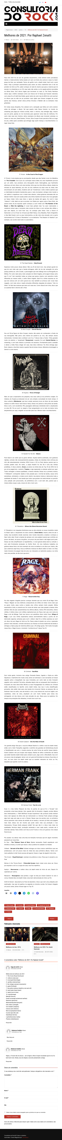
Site (5, 1105)
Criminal (20, 905)
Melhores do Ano (30, 39)
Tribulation (51, 908)
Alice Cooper (10, 905)
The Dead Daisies (39, 908)
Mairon (7, 39)
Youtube (45, 2)
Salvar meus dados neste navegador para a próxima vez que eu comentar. (26, 1112)
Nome (6, 1090)
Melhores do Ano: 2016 (13, 947)
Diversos (37, 944)
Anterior (10, 918)
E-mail (6, 1098)
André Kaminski (39, 952)
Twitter (40, 2)
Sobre (5, 2)
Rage (29, 908)
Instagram (43, 2)
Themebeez (25, 1137)
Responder (9, 1022)
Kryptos (21, 908)
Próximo (52, 918)
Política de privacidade (14, 2)
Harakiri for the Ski (44, 905)
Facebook (37, 3)
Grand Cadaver (31, 905)
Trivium (9, 911)
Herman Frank (10, 908)
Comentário (7, 1075)
